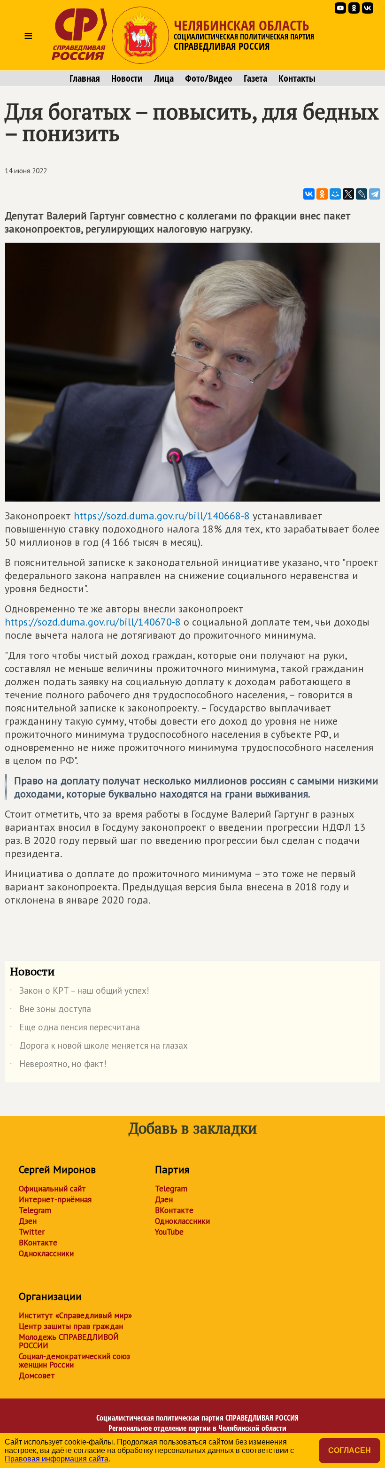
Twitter (32, 1232)
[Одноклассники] (322, 194)
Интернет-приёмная (55, 1199)
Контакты (297, 78)
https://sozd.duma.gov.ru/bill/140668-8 (162, 515)
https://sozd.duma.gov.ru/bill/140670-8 (93, 621)
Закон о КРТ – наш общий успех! (79, 992)
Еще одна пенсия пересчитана (75, 1029)
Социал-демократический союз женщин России (74, 1360)
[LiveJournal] (361, 194)
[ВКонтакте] (309, 194)
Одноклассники (46, 1253)
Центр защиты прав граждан (71, 1326)
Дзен (28, 1221)
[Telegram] (374, 194)
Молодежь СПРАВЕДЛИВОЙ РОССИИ (69, 1341)
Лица (164, 78)
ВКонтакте (38, 1242)
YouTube (169, 1232)
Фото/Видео (208, 78)
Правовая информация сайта (56, 1459)
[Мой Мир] (335, 194)
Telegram (35, 1210)
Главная (84, 78)
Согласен (349, 1450)
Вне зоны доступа (50, 1010)
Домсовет (37, 1375)
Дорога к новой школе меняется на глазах (99, 1047)
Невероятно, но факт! (58, 1065)
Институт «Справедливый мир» (75, 1315)
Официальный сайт (52, 1188)
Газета (255, 78)
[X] (348, 194)
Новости (127, 78)
